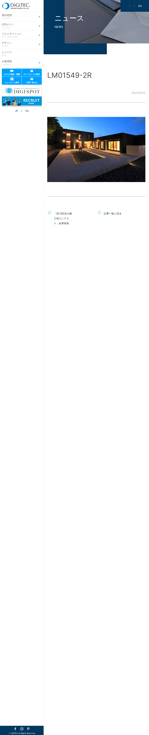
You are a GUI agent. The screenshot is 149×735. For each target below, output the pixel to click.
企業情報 (7, 63)
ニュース (7, 53)
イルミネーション (12, 35)
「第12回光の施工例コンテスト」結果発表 (63, 218)
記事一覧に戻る (113, 213)
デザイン (7, 44)
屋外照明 (7, 17)
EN (27, 110)
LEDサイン (8, 26)
